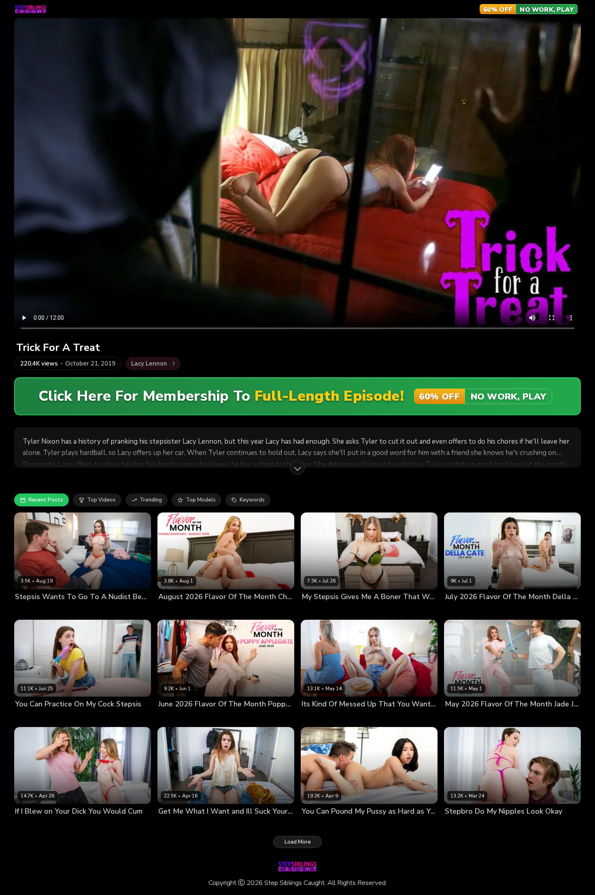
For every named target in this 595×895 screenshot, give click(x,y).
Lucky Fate (218, 610)
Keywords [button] (252, 500)
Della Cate (458, 610)
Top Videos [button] (101, 500)
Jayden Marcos (357, 610)
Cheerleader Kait (180, 610)
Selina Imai (29, 610)
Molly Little (172, 825)
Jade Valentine (463, 825)
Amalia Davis (318, 610)
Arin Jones (219, 718)
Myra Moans (30, 825)
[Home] (30, 9)
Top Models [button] (201, 500)
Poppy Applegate (180, 718)
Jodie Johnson (63, 610)
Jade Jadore (459, 718)
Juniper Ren (30, 718)
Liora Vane (315, 825)
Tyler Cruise (500, 825)
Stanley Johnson (498, 718)
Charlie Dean (347, 718)
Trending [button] (151, 500)
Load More (298, 842)
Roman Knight (207, 825)
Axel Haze (62, 825)
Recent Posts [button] (45, 500)
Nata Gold (315, 718)
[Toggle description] (297, 467)
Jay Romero (346, 825)
